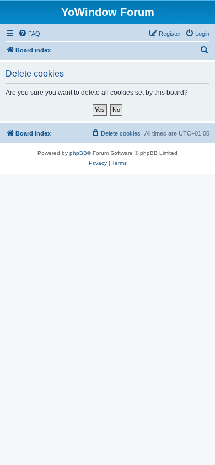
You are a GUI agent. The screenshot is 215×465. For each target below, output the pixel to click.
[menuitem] (29, 33)
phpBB (78, 153)
